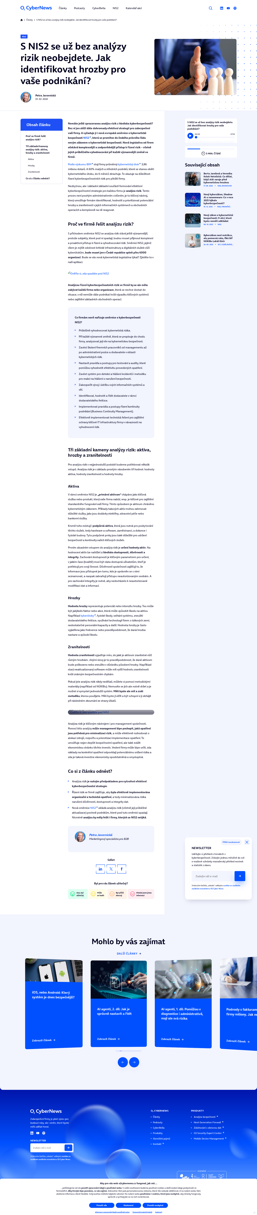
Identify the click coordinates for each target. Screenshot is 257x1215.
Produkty (158, 1133)
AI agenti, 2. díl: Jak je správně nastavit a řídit (106, 961)
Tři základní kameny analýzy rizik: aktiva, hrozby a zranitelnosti (38, 150)
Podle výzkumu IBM (79, 164)
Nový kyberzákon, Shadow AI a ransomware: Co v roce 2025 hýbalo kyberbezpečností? (207, 194)
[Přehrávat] (190, 136)
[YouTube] (228, 8)
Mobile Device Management (209, 1138)
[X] (110, 869)
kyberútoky (87, 615)
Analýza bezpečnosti (205, 1116)
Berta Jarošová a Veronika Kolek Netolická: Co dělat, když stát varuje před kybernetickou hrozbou (209, 174)
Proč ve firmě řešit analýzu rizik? (36, 137)
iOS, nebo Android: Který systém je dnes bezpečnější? (44, 960)
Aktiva (31, 159)
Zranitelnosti (34, 171)
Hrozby (31, 165)
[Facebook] (121, 869)
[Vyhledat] (211, 8)
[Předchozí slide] (123, 1062)
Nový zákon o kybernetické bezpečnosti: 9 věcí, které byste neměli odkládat (209, 214)
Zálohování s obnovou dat (207, 1127)
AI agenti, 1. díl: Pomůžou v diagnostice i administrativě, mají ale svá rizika (181, 961)
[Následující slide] (134, 1062)
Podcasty (157, 1122)
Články (29, 20)
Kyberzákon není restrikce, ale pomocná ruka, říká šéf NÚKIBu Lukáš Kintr (209, 234)
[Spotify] (235, 8)
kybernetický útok (128, 164)
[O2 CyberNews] (36, 8)
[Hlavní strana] (22, 20)
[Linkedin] (221, 8)
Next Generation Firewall (207, 1122)
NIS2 (93, 808)
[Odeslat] (240, 876)
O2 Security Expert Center (208, 1133)
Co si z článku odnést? (38, 178)
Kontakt (157, 1144)
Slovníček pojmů (161, 1138)
